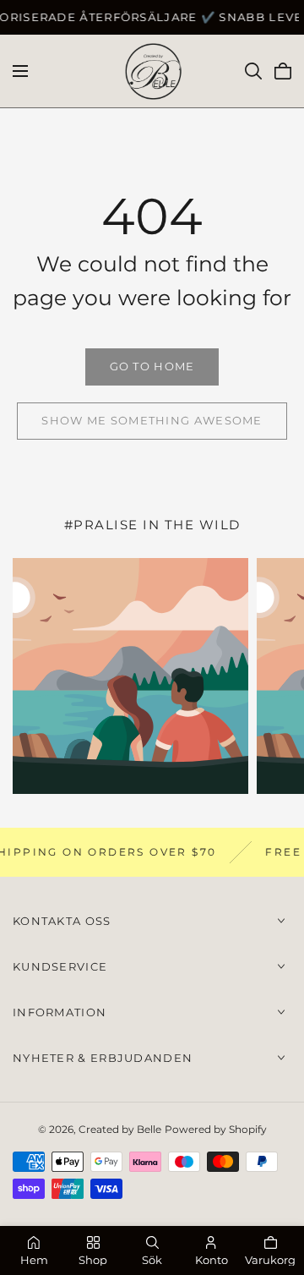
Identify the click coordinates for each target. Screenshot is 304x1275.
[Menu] (20, 71)
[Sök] (253, 71)
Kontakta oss (62, 921)
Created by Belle (120, 1129)
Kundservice (60, 966)
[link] (152, 367)
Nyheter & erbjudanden (103, 1057)
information (59, 1012)
